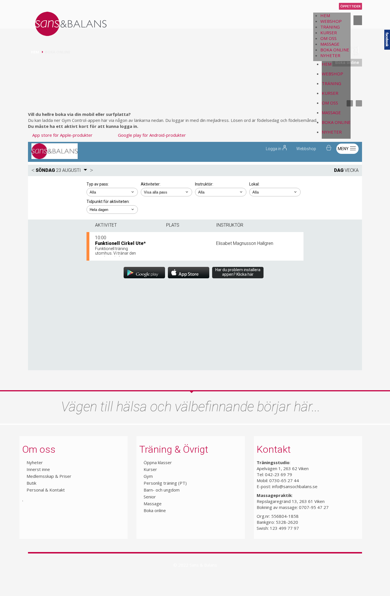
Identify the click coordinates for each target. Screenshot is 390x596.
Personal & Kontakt (46, 490)
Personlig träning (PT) (165, 483)
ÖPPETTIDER (350, 6)
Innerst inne (38, 469)
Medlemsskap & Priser (49, 476)
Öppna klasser (158, 462)
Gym (148, 476)
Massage (153, 503)
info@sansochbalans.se (294, 486)
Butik (31, 483)
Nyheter (35, 462)
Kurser (150, 469)
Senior (150, 497)
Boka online (155, 510)
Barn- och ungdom (162, 490)
